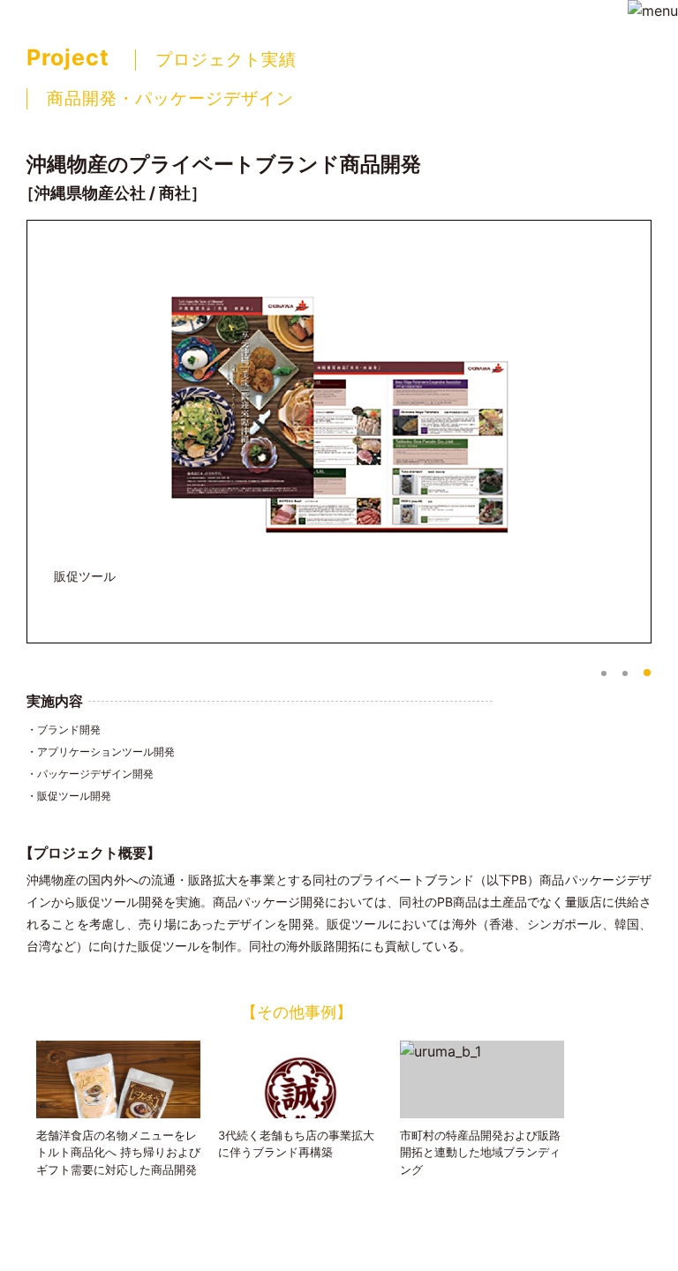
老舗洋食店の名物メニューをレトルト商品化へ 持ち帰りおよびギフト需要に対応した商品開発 (118, 1152)
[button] (603, 673)
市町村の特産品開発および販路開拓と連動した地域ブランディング (480, 1152)
